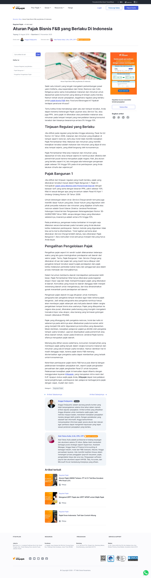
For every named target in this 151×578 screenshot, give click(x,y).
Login (99, 8)
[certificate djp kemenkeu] (120, 2)
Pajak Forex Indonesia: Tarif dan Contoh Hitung (77, 515)
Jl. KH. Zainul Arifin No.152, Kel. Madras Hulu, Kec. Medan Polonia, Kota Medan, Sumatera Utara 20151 (123, 546)
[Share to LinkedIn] (123, 117)
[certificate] (128, 2)
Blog (20, 19)
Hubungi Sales (114, 8)
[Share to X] (114, 117)
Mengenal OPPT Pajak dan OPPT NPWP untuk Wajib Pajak (81, 497)
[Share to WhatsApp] (119, 117)
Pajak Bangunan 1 (19, 70)
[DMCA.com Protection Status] (133, 558)
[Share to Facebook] (128, 117)
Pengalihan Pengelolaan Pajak (23, 74)
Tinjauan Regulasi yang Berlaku (23, 66)
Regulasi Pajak (18, 24)
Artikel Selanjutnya (97, 394)
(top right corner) (143, 8)
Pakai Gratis (132, 8)
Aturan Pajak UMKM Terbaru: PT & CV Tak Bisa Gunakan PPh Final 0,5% (81, 479)
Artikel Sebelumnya (54, 394)
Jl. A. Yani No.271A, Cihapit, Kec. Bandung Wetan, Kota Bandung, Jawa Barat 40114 (90, 546)
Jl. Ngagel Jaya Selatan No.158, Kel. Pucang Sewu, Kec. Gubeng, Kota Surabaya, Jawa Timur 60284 (59, 546)
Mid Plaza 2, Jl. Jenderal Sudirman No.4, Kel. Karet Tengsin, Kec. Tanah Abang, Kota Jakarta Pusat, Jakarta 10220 (27, 547)
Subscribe (123, 107)
